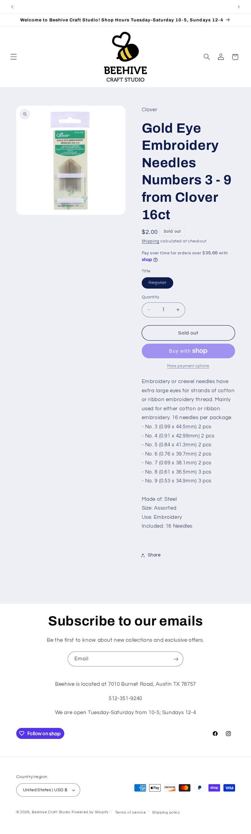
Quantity (150, 297)
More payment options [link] (188, 366)
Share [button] (154, 555)
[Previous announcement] (12, 6)
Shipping (150, 241)
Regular (160, 284)
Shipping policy (166, 812)
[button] (13, 57)
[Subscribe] (176, 658)
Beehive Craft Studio (51, 812)
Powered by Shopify (90, 812)
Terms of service (130, 812)
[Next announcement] (238, 6)
